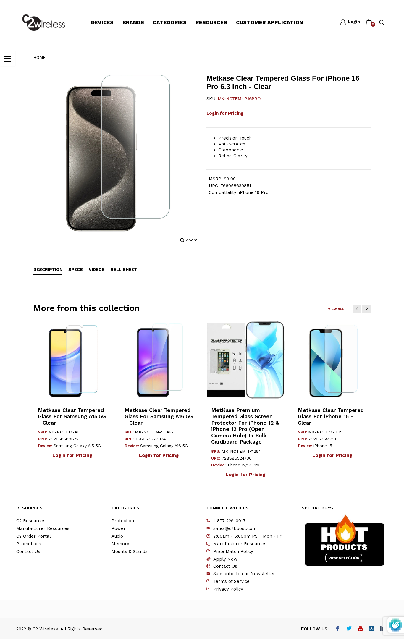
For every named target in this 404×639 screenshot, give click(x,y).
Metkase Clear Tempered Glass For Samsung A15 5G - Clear (72, 416)
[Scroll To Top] (387, 599)
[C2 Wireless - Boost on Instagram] (371, 629)
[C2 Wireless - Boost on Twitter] (349, 629)
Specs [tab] (75, 269)
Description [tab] (47, 269)
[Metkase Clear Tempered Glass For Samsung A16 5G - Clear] (159, 360)
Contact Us (28, 551)
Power (118, 528)
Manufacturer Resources (43, 528)
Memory (120, 543)
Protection (122, 520)
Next (366, 309)
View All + (337, 309)
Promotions (28, 543)
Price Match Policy (233, 551)
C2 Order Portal (33, 536)
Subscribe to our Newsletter (244, 573)
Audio (117, 536)
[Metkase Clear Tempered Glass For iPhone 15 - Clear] (332, 360)
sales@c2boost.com (234, 528)
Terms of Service (231, 581)
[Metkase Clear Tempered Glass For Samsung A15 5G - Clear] (72, 360)
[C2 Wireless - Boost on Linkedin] (383, 629)
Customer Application (269, 22)
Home (39, 57)
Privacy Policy (228, 589)
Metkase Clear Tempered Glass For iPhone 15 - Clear (331, 416)
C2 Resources (31, 520)
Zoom (192, 239)
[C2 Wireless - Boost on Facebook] (338, 629)
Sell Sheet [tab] (124, 269)
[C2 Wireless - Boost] (43, 22)
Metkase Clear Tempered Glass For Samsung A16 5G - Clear (159, 416)
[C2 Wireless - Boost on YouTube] (360, 629)
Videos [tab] (97, 269)
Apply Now (225, 559)
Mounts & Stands (129, 551)
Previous (357, 309)
